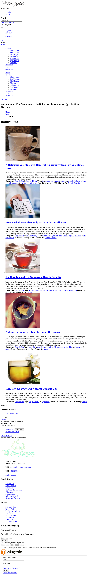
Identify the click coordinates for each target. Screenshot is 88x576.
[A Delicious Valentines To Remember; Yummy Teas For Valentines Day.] (46, 143)
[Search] (2, 27)
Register (8, 14)
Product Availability (13, 511)
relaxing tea (78, 347)
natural (64, 181)
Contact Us (10, 484)
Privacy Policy (11, 507)
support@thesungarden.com (20, 467)
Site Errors (9, 513)
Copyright (9, 519)
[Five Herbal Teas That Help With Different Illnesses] (46, 201)
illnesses (78, 236)
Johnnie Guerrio (74, 183)
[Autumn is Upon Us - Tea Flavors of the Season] (46, 310)
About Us (9, 488)
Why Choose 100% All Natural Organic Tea (31, 388)
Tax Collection (11, 515)
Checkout (9, 36)
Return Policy (10, 509)
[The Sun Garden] (12, 6)
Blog (7, 114)
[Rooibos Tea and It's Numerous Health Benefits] (46, 256)
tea (43, 181)
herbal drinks (68, 347)
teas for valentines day (29, 183)
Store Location (11, 486)
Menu (3, 44)
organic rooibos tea (70, 290)
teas (60, 236)
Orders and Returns (13, 498)
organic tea (57, 181)
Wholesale (9, 492)
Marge (29, 292)
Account (4, 99)
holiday (77, 181)
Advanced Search (7, 23)
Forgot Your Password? (11, 568)
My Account (10, 494)
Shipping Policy (11, 521)
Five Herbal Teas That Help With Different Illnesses (36, 222)
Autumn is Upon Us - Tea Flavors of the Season (33, 331)
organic (71, 181)
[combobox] (11, 20)
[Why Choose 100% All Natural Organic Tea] (46, 367)
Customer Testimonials (14, 490)
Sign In (8, 12)
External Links (11, 517)
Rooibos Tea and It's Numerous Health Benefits (33, 277)
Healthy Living (31, 181)
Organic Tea (19, 181)
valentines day (13, 183)
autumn (8, 349)
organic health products (54, 347)
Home (8, 112)
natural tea (49, 181)
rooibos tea (57, 290)
